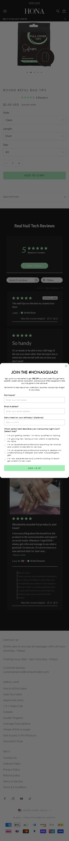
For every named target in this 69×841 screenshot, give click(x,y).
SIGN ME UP (34, 468)
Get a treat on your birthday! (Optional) (24, 417)
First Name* (9, 395)
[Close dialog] (66, 366)
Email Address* (11, 406)
